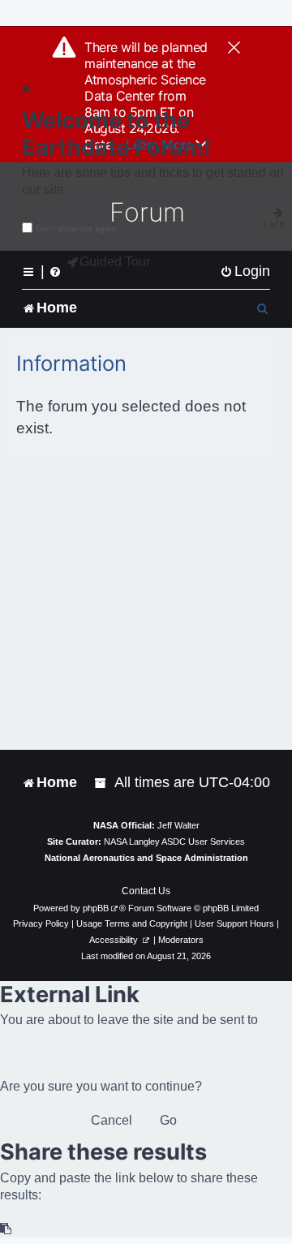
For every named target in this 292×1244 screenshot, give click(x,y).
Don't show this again (76, 228)
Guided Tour (114, 262)
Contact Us (146, 891)
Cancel (111, 1120)
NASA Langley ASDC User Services (174, 841)
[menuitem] (245, 271)
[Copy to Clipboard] (6, 1229)
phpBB (96, 908)
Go (168, 1120)
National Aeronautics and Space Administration (146, 858)
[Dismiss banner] (234, 49)
